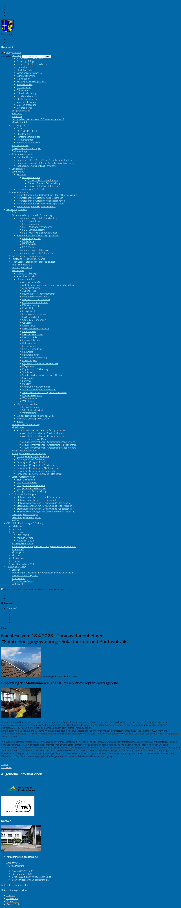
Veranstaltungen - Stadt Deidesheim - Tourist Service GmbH (47, 194)
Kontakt (10, 39)
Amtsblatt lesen (25, 157)
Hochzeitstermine (31, 177)
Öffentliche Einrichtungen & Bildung (24, 523)
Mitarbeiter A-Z (19, 122)
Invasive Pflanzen (31, 340)
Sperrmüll (27, 380)
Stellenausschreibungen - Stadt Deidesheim (38, 497)
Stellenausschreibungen (24, 494)
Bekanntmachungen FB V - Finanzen (35, 252)
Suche (15, 622)
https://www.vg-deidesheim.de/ (30, 879)
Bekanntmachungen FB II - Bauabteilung (37, 218)
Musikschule (18, 558)
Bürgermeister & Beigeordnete (27, 255)
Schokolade (28, 372)
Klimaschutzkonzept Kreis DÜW (33, 418)
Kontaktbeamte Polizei (28, 136)
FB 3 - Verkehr (29, 244)
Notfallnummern (20, 145)
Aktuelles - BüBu (25, 540)
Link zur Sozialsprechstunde (15, 890)
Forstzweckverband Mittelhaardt (28, 258)
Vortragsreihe (29, 412)
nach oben (6, 767)
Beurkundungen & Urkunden (31, 189)
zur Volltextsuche (15, 15)
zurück (4, 764)
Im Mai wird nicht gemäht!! (35, 328)
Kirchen (16, 555)
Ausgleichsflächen (31, 287)
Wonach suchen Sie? (11, 56)
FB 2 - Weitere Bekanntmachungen (40, 232)
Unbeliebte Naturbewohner (36, 386)
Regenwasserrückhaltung (35, 369)
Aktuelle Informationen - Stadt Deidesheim (43, 433)
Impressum (12, 42)
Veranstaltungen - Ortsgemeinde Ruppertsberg (40, 203)
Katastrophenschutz (22, 264)
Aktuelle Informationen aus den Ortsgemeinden (41, 430)
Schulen (16, 560)
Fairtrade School (30, 316)
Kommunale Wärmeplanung (26, 424)
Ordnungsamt (24, 87)
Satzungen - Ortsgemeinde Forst (33, 462)
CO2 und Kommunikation (35, 302)
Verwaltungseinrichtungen (25, 514)
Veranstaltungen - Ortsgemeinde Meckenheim (40, 197)
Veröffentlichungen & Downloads (39, 389)
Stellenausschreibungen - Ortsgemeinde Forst (40, 499)
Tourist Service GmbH (23, 581)
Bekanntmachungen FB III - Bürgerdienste (38, 235)
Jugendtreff (18, 549)
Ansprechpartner (20, 55)
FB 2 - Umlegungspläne (33, 229)
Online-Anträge (19, 151)
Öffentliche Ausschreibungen (26, 148)
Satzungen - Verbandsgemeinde (33, 456)
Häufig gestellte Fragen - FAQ (31, 81)
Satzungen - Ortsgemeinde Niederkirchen (38, 467)
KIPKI (20, 421)
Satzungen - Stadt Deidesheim (32, 459)
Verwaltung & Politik (16, 209)
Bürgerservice (13, 52)
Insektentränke (29, 337)
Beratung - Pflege (25, 61)
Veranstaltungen (20, 191)
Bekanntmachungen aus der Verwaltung (32, 215)
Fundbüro (17, 116)
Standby (26, 383)
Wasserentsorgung (26, 101)
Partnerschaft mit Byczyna (25, 575)
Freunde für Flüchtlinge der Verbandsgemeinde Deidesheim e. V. (44, 546)
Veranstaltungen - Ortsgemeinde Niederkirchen (41, 200)
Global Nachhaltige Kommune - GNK (35, 415)
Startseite (11, 594)
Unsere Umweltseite (27, 279)
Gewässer (27, 322)
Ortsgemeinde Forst (27, 482)
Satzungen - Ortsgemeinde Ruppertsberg (37, 470)
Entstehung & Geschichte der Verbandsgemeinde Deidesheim (42, 572)
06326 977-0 (22, 870)
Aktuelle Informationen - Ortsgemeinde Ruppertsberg (49, 447)
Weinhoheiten (19, 584)
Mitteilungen (18, 427)
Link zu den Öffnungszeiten (14, 884)
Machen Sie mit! (25, 537)
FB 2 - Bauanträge (31, 221)
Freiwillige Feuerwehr (22, 543)
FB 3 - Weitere (29, 247)
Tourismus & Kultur (16, 566)
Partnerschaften (25, 139)
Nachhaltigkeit (29, 360)
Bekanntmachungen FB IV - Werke (34, 250)
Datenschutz (12, 45)
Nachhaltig (27, 351)
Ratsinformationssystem (24, 450)
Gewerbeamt (23, 78)
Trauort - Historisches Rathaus (43, 180)
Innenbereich (29, 331)
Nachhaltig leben (30, 354)
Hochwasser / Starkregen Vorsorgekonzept (33, 261)
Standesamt (18, 171)
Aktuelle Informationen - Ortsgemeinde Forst (44, 436)
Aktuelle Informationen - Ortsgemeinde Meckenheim (48, 441)
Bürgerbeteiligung (21, 110)
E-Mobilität (28, 308)
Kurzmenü (11, 597)
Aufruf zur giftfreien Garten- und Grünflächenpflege (48, 284)
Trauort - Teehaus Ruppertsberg (44, 183)
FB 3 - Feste (28, 241)
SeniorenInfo (18, 168)
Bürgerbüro (23, 67)
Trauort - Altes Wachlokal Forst (43, 186)
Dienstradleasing (30, 305)
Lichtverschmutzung (32, 348)
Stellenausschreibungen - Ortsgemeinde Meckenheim (43, 502)
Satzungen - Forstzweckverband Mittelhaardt (39, 473)
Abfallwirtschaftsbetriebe (30, 58)
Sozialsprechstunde (27, 96)
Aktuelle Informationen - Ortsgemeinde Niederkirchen (49, 444)
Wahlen (15, 520)
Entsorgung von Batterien (35, 313)
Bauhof (15, 212)
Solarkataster (29, 377)
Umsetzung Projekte (27, 404)
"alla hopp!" (17, 526)
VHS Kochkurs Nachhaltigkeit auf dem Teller (44, 392)
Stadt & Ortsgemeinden (23, 476)
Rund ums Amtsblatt (22, 154)
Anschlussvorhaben (27, 276)
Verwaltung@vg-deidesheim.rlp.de (31, 876)
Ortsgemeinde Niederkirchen (31, 488)
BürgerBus (17, 531)
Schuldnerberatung (26, 93)
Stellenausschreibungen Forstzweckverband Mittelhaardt (46, 511)
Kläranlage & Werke (22, 267)
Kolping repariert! (31, 343)
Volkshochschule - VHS (23, 563)
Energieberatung (30, 406)
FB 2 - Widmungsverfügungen (37, 226)
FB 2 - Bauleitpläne (31, 223)
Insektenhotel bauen (32, 334)
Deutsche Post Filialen (28, 130)
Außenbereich (29, 290)
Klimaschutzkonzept (27, 273)
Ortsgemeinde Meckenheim (31, 485)
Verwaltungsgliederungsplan (26, 517)
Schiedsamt (22, 90)
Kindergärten (18, 552)
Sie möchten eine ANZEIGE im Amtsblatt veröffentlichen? (45, 162)
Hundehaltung (24, 133)
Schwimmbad (18, 578)
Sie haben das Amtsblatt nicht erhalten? (36, 165)
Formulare (17, 113)
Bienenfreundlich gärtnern (35, 296)
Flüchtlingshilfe (24, 69)
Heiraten (21, 174)
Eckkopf (16, 569)
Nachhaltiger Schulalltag (34, 357)
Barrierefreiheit (14, 47)
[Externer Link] (90, 806)
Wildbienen (28, 401)
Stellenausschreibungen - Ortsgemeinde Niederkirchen (44, 505)
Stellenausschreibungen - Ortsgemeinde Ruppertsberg (44, 508)
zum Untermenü (14, 9)
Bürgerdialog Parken (38, 438)
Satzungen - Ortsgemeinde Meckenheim (37, 465)
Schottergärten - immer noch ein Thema (42, 375)
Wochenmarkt (24, 107)
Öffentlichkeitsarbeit (32, 409)
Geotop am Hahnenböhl (34, 319)
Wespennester (29, 398)
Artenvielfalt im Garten (33, 282)
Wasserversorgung (26, 104)
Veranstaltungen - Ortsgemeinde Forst (36, 206)
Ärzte (20, 128)
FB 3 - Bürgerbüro (31, 238)
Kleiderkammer (24, 84)
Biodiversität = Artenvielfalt (36, 299)
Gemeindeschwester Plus (29, 72)
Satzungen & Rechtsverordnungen (29, 453)
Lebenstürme (29, 345)
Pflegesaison (28, 366)
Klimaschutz (18, 270)
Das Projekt (23, 534)
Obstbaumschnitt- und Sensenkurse (40, 363)
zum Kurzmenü (14, 12)
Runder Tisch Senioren (28, 142)
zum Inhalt (11, 3)
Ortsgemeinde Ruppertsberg (31, 491)
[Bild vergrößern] (21, 850)
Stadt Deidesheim (26, 479)
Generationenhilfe (26, 75)
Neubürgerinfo (19, 125)
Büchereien (17, 528)
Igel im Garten (29, 325)
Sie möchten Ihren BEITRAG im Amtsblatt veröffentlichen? (46, 159)
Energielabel (28, 311)
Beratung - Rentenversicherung (33, 64)
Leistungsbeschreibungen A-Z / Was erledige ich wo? (38, 119)
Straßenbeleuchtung (27, 98)
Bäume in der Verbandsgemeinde (39, 293)
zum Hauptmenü (14, 6)
